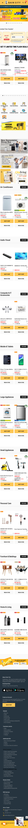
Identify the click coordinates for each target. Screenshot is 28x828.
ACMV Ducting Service (8, 799)
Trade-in (5, 759)
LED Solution (6, 800)
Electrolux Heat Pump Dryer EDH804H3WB (9, 422)
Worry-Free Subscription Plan (10, 765)
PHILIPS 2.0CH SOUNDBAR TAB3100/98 (8, 265)
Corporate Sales (7, 803)
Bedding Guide (7, 783)
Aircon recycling (7, 802)
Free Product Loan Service (9, 757)
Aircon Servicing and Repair (9, 740)
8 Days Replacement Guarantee (10, 754)
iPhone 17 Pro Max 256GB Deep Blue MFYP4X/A (10, 369)
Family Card (6, 716)
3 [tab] (6, 95)
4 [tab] (8, 95)
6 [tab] (12, 95)
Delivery (5, 742)
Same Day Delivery (8, 756)
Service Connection (7, 749)
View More (24, 187)
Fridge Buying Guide (8, 786)
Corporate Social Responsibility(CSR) (12, 721)
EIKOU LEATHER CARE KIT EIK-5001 (7, 629)
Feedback (6, 734)
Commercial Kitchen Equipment (10, 797)
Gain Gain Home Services (9, 767)
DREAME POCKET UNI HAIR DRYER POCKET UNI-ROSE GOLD (12, 528)
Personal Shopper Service (9, 762)
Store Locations (7, 730)
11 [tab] (21, 95)
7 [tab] (14, 95)
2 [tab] (4, 95)
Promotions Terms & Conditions (11, 745)
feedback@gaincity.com (9, 815)
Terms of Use (7, 719)
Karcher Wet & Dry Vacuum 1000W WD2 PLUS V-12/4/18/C (12, 475)
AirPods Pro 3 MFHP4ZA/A (6, 318)
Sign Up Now (9, 705)
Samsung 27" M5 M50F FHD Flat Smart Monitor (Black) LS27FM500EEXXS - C (20, 67)
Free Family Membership (9, 764)
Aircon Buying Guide (8, 782)
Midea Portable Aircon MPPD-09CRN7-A (8, 212)
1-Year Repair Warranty (9, 772)
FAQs (5, 728)
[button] (13, 75)
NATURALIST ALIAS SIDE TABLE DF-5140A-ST (9, 579)
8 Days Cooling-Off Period (9, 753)
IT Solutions (6, 795)
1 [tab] (2, 95)
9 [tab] (17, 95)
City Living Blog (7, 722)
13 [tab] (25, 95)
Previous (1, 15)
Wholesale (6, 794)
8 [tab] (15, 95)
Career (5, 714)
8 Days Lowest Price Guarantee (10, 751)
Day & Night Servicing (8, 776)
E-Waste (6, 743)
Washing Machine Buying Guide (10, 788)
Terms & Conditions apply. (17, 41)
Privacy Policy (7, 717)
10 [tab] (19, 95)
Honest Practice (7, 774)
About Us (6, 713)
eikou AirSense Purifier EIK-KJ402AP (6, 70)
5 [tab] (10, 95)
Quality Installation (8, 771)
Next (27, 15)
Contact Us (6, 733)
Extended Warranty (8, 760)
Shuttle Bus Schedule (8, 731)
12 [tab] (23, 95)
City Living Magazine (8, 785)
